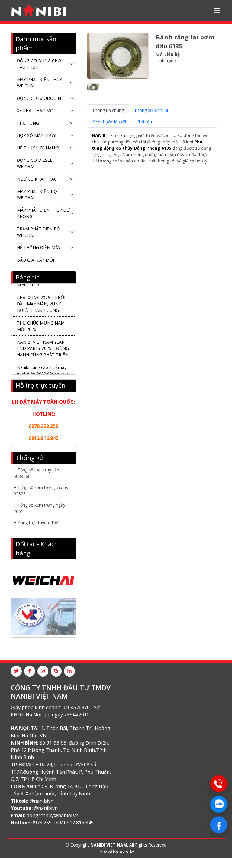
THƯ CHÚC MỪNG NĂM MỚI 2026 (41, 324)
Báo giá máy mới (35, 260)
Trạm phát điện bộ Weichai (38, 232)
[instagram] (42, 671)
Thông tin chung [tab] (108, 110)
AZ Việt (127, 852)
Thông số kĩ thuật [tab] (151, 110)
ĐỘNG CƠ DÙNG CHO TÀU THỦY (39, 64)
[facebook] (29, 671)
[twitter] (16, 671)
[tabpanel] (152, 151)
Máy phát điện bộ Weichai (37, 194)
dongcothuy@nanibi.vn (53, 815)
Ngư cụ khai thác (37, 179)
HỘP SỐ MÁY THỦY (36, 135)
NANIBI (99, 135)
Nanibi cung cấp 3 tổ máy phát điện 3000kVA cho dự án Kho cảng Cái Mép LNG (43, 372)
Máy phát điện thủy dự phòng (43, 213)
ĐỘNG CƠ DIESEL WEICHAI (34, 163)
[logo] (39, 11)
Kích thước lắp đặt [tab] (110, 122)
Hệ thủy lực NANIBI (38, 148)
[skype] (56, 671)
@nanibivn (41, 801)
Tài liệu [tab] (145, 122)
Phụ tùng (28, 123)
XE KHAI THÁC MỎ (35, 110)
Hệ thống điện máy (38, 247)
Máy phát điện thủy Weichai (39, 83)
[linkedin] (69, 671)
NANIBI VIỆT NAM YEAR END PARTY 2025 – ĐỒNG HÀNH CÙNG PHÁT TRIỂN (43, 346)
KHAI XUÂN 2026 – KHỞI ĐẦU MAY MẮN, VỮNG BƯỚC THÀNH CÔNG (41, 302)
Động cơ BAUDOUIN (39, 98)
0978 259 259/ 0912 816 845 (62, 822)
